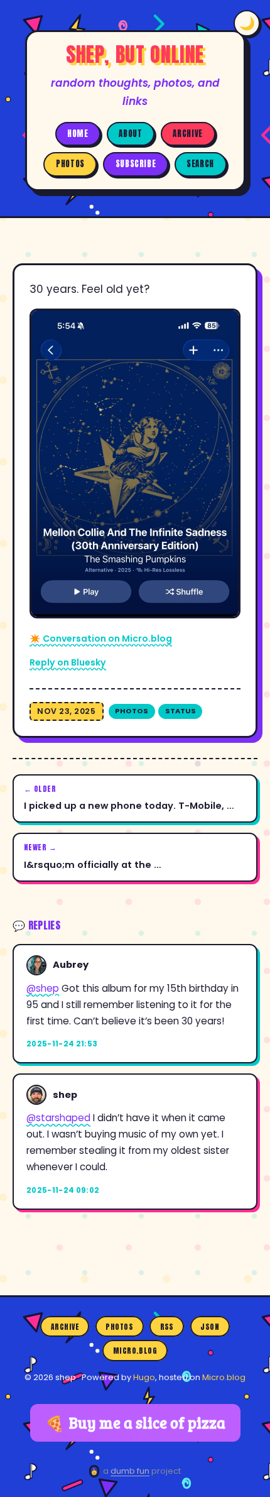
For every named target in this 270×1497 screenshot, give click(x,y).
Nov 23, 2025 (66, 711)
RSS (167, 1326)
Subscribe (136, 164)
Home (78, 134)
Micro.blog (135, 1350)
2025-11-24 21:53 (62, 1044)
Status (180, 711)
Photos (70, 164)
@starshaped (58, 1117)
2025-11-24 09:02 (63, 1190)
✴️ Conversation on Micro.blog (101, 638)
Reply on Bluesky (68, 662)
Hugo (144, 1377)
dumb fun (130, 1471)
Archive (187, 134)
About (130, 134)
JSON (209, 1326)
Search (200, 164)
